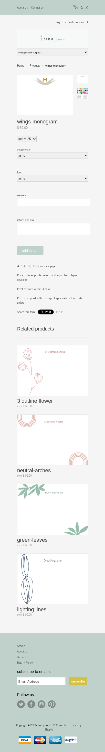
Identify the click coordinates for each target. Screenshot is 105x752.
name (20, 195)
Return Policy (25, 662)
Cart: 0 (84, 7)
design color (24, 149)
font (19, 172)
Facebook (31, 704)
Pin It (59, 311)
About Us (22, 7)
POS (55, 724)
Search (21, 645)
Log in (59, 22)
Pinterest (52, 704)
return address (25, 220)
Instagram (41, 704)
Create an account (77, 22)
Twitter (21, 704)
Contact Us (37, 7)
